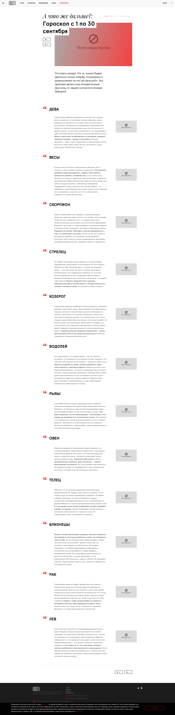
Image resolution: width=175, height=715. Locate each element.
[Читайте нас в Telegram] (141, 688)
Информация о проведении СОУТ (78, 698)
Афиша (54, 3)
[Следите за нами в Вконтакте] (138, 688)
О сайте (68, 687)
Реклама (68, 691)
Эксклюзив (31, 3)
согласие (45, 704)
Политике (79, 711)
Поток (22, 3)
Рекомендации (43, 3)
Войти (165, 3)
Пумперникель (64, 3)
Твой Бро (12, 3)
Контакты (68, 689)
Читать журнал (70, 693)
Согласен (155, 708)
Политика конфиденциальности (78, 695)
